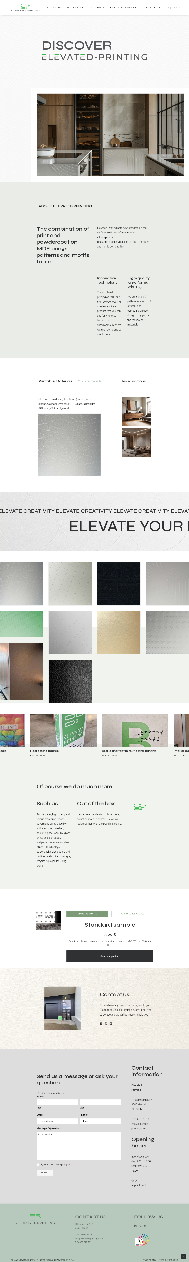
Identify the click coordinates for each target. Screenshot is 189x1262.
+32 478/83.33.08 (83, 1234)
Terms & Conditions (168, 1259)
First (39, 1107)
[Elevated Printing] (25, 7)
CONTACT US (151, 8)
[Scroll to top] (183, 1256)
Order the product (109, 956)
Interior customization (90, 751)
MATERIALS (75, 8)
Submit (45, 1173)
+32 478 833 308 (141, 1119)
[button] (35, 730)
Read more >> (9, 755)
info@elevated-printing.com (89, 1238)
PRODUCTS (97, 8)
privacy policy (60, 1164)
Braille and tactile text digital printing (29, 751)
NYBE (71, 1260)
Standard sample (87, 914)
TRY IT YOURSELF (123, 8)
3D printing (153, 751)
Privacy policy (149, 1259)
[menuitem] (56, 7)
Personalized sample (132, 914)
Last (82, 1107)
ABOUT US (54, 8)
